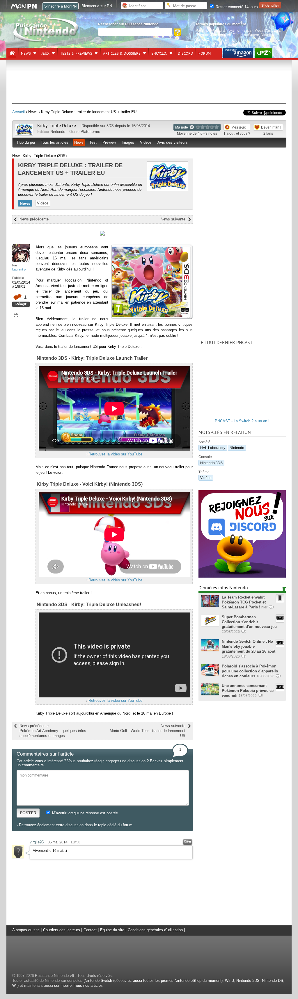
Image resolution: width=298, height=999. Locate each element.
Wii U (229, 980)
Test (93, 142)
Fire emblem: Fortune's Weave (235, 35)
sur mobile (63, 985)
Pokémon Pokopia (210, 30)
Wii (14, 985)
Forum (204, 53)
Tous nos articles (88, 985)
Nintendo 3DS (211, 463)
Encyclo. (159, 53)
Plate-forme (90, 131)
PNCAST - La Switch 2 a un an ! (242, 421)
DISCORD (185, 53)
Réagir (20, 304)
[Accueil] (12, 53)
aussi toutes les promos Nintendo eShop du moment (177, 980)
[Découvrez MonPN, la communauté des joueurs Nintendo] (26, 8)
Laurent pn (19, 269)
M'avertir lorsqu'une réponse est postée (84, 813)
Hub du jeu (26, 142)
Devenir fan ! (271, 127)
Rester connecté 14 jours (236, 7)
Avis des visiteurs (172, 142)
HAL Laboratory (212, 448)
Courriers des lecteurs (61, 930)
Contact (90, 930)
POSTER (28, 813)
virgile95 (37, 842)
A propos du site (26, 930)
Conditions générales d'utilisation (155, 930)
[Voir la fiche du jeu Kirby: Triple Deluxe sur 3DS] (24, 134)
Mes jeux (238, 127)
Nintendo (57, 131)
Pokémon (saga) (239, 30)
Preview (109, 142)
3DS (110, 126)
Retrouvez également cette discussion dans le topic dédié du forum (75, 825)
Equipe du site (112, 930)
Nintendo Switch (98, 980)
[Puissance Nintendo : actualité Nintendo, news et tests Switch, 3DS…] (46, 41)
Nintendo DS (272, 980)
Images (128, 142)
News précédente (34, 219)
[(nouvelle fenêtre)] (238, 53)
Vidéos (146, 142)
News (26, 53)
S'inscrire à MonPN (60, 6)
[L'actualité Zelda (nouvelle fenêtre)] (263, 53)
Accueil (18, 112)
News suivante (173, 219)
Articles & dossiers (122, 53)
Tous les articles (54, 142)
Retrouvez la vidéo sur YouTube (115, 454)
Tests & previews (76, 53)
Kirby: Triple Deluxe (57, 125)
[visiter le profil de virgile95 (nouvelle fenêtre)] (18, 856)
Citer (187, 841)
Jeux (45, 53)
